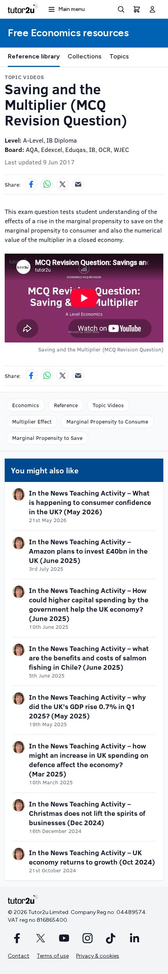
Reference (66, 405)
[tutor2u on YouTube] (64, 938)
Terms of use (53, 956)
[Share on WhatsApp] (47, 184)
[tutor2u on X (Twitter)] (40, 938)
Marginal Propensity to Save (47, 437)
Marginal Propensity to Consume (107, 421)
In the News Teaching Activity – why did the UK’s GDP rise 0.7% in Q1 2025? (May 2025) (87, 706)
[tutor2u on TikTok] (111, 938)
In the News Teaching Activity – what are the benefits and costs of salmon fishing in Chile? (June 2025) (89, 658)
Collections (85, 56)
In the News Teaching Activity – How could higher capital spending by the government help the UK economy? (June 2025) (88, 604)
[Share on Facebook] (31, 184)
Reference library (34, 56)
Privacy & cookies (97, 956)
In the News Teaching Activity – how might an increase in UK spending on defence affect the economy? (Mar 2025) (88, 759)
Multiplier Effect (32, 421)
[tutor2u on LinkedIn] (134, 938)
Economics (25, 405)
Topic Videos (108, 405)
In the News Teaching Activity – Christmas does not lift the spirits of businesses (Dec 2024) (87, 813)
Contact (18, 956)
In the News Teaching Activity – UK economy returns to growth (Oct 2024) (92, 857)
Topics (119, 56)
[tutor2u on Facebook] (17, 938)
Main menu (71, 9)
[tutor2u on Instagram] (87, 938)
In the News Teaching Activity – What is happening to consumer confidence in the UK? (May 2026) (90, 502)
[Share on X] (62, 184)
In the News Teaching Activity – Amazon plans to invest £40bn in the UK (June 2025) (88, 551)
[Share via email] (78, 184)
